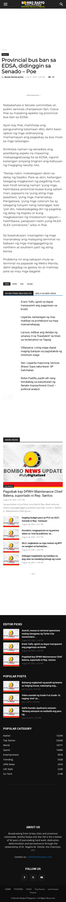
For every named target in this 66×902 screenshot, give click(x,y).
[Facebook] (24, 877)
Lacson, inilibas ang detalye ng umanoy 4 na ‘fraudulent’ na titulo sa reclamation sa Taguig (41, 336)
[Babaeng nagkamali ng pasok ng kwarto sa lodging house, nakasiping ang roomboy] (11, 686)
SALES (29, 889)
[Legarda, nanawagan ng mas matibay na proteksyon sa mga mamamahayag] (11, 320)
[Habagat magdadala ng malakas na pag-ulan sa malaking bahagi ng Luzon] (11, 559)
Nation (5, 54)
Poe (22, 284)
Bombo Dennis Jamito (14, 77)
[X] (33, 877)
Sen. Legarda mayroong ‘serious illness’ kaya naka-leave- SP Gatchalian (40, 366)
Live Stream (53, 889)
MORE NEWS (11, 440)
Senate (30, 284)
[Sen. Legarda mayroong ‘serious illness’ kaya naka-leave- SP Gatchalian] (11, 366)
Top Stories (8, 486)
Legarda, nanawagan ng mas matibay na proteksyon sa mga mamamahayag (39, 320)
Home (4, 50)
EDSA (14, 284)
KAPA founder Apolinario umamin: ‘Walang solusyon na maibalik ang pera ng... (41, 711)
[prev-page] (5, 397)
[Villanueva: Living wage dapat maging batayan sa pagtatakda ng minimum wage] (11, 351)
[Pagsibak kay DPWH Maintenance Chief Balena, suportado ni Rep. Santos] (33, 466)
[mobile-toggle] (5, 4)
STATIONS (18, 889)
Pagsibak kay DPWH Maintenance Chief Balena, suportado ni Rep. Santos (32, 493)
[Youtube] (41, 877)
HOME (8, 889)
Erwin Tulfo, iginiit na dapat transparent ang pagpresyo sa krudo (39, 305)
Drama (33, 892)
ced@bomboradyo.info (39, 856)
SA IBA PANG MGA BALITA (18, 293)
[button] (61, 4)
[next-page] (10, 397)
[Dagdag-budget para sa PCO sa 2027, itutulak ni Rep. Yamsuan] (11, 521)
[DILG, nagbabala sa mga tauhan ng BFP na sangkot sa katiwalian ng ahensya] (11, 547)
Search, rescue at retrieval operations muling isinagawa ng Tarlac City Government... (41, 633)
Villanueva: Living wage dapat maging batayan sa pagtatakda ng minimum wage (41, 351)
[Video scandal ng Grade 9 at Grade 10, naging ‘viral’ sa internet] (11, 699)
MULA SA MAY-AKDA (45, 293)
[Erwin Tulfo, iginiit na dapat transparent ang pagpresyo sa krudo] (11, 305)
